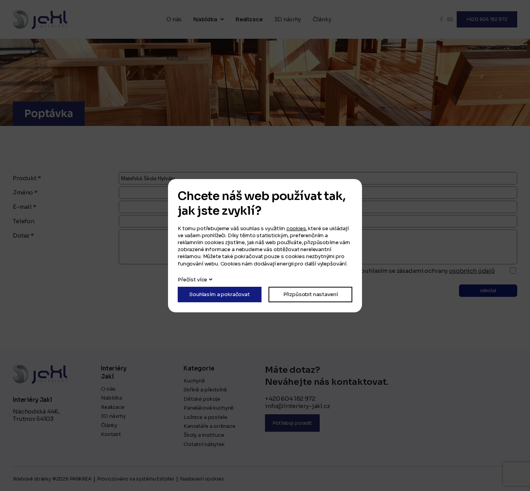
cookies (296, 228)
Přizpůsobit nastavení (310, 294)
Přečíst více (192, 279)
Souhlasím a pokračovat (219, 294)
